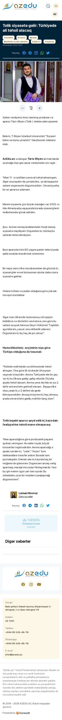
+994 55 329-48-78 (17, 632)
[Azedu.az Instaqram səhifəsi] (31, 584)
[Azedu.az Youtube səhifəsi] (39, 584)
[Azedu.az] (20, 6)
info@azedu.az (13, 654)
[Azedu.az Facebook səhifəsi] (23, 584)
